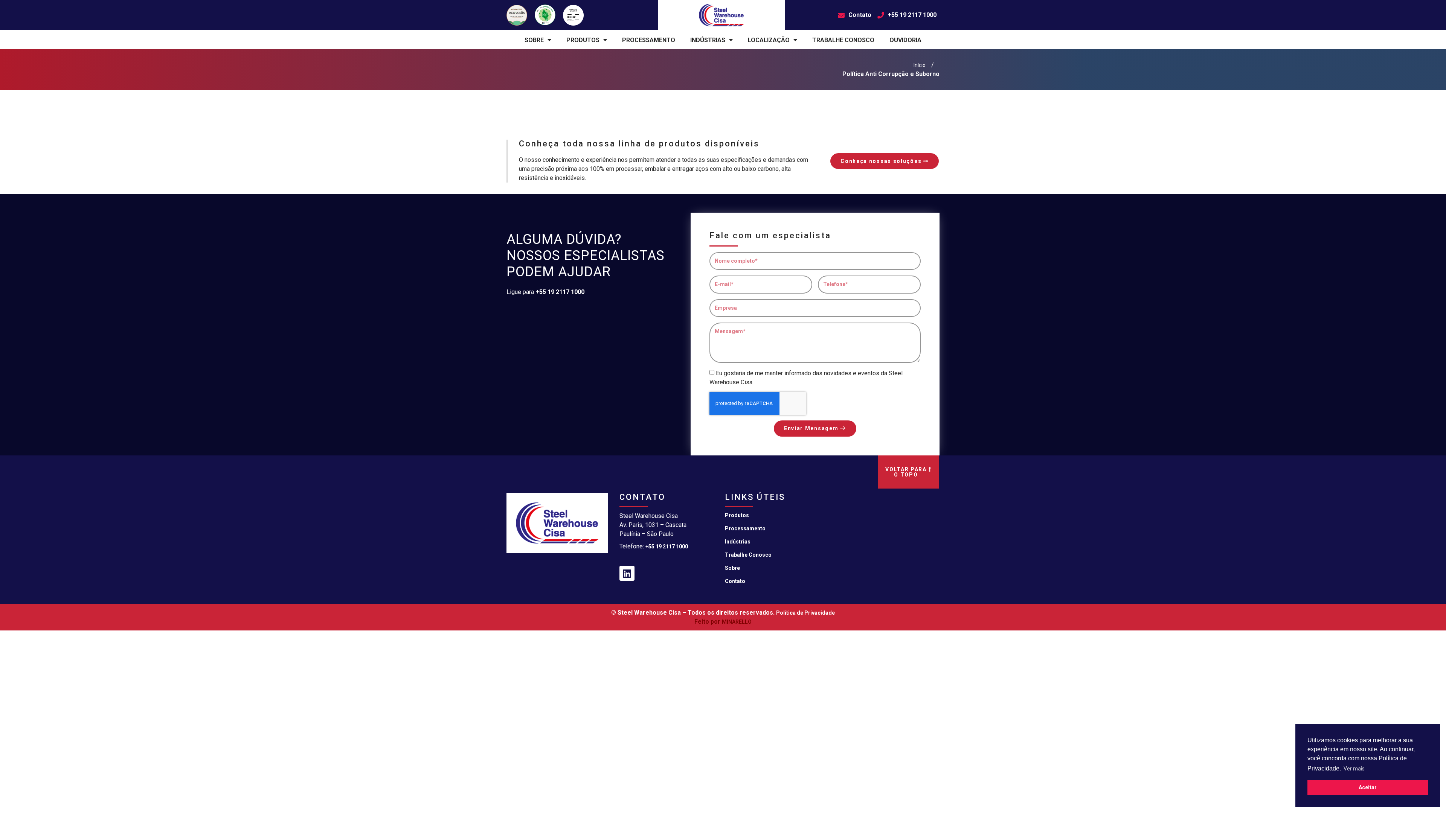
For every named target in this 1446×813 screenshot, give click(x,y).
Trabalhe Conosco (748, 555)
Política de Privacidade (805, 613)
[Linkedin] (627, 573)
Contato (735, 581)
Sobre (732, 568)
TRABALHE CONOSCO (843, 40)
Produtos (737, 515)
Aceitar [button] (1368, 787)
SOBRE (534, 40)
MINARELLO (737, 622)
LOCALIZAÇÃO (769, 40)
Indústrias (737, 542)
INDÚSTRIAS (707, 40)
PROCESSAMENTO (648, 40)
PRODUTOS (582, 40)
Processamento (745, 528)
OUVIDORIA (905, 40)
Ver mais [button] (1354, 769)
